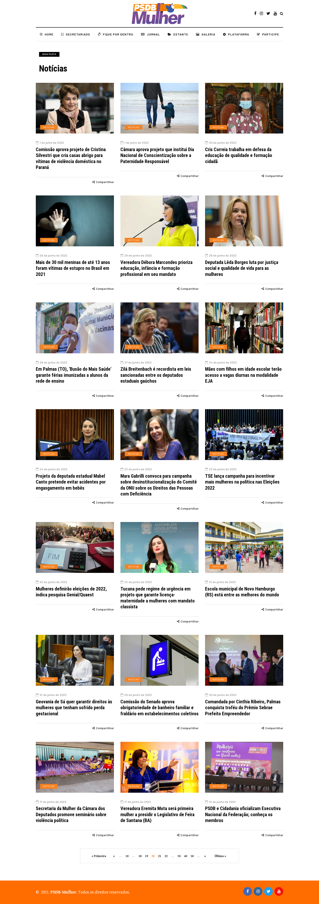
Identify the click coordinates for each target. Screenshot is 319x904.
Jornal (153, 34)
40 (185, 856)
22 (166, 856)
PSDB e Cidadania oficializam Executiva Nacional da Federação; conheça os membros (243, 814)
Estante (180, 34)
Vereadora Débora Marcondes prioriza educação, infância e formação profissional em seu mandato (156, 268)
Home (49, 34)
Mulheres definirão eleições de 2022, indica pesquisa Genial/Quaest (71, 592)
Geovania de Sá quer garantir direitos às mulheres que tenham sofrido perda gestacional (74, 707)
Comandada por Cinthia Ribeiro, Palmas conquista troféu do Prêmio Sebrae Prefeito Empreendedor (243, 707)
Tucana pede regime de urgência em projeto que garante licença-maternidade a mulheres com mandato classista (157, 598)
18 (139, 856)
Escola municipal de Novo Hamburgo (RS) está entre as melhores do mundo (242, 592)
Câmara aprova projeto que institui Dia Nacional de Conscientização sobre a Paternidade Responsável (157, 155)
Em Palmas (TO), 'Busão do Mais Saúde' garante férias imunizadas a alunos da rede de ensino (73, 375)
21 (159, 856)
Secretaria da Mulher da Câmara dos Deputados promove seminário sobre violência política (71, 814)
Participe (270, 34)
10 (126, 856)
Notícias (48, 127)
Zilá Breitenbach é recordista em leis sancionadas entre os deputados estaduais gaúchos (155, 375)
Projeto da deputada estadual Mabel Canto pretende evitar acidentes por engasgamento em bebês (71, 482)
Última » (220, 856)
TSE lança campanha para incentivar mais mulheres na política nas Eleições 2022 (242, 482)
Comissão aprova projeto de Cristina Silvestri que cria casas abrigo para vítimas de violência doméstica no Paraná (71, 158)
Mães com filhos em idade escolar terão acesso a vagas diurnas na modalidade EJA (243, 375)
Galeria (208, 34)
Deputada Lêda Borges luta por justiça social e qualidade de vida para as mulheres (241, 268)
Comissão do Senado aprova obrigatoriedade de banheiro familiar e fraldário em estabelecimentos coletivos (159, 707)
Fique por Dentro (118, 34)
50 (192, 856)
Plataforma (238, 34)
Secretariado (78, 34)
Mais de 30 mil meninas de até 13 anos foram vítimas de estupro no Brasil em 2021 (73, 268)
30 (179, 856)
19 (146, 856)
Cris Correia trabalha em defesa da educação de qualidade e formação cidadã (238, 155)
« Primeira (99, 856)
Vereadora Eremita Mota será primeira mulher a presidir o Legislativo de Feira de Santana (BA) (157, 814)
